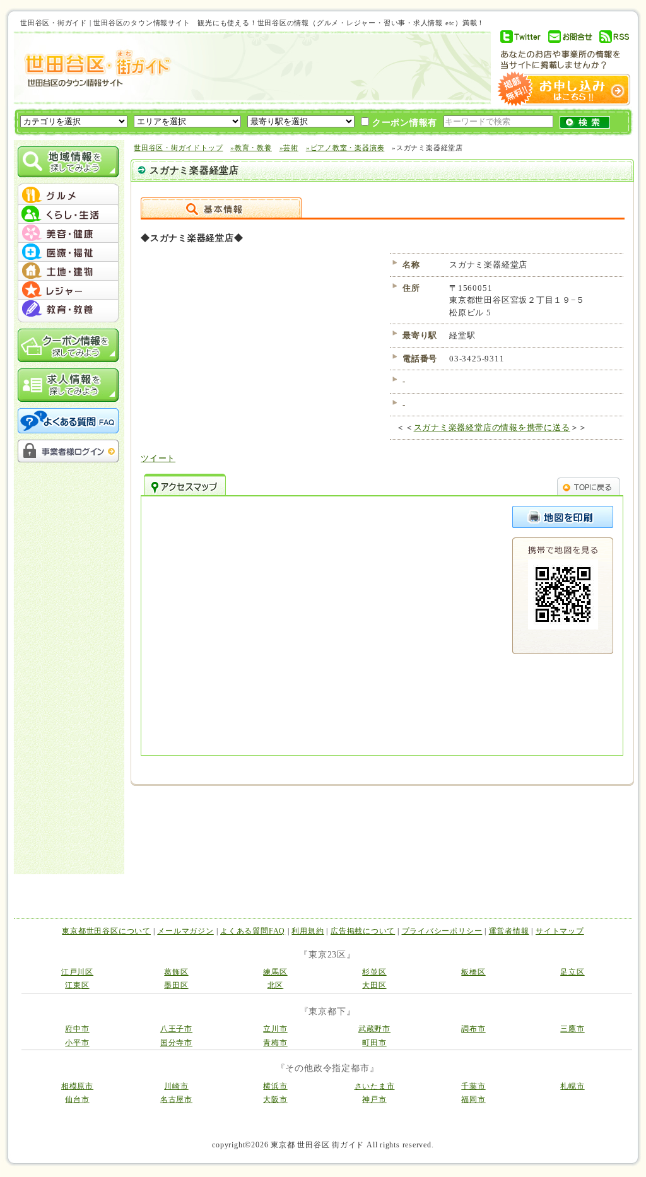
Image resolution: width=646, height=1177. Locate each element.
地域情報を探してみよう (68, 161)
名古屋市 (176, 1099)
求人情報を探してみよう (68, 385)
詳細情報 (221, 207)
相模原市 (77, 1086)
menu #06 (68, 290)
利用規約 (307, 931)
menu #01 (68, 195)
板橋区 (473, 972)
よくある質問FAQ (252, 931)
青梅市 (275, 1042)
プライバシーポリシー (442, 931)
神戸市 (374, 1099)
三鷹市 (572, 1028)
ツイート (158, 458)
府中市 (77, 1028)
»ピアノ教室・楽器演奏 (345, 147)
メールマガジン (185, 931)
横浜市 (275, 1086)
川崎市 (176, 1086)
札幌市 (572, 1086)
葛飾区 (176, 972)
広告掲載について (363, 931)
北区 (275, 985)
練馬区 (275, 972)
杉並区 (374, 972)
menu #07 (68, 309)
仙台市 (77, 1099)
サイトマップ (560, 931)
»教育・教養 (251, 147)
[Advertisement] (325, 67)
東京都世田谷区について (106, 931)
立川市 (275, 1028)
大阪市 (275, 1099)
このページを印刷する (562, 517)
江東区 (77, 985)
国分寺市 (176, 1042)
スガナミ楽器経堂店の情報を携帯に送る (492, 427)
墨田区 (176, 985)
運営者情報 (509, 931)
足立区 (572, 972)
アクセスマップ (185, 484)
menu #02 (68, 214)
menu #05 (68, 271)
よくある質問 (68, 420)
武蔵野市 (374, 1028)
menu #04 (68, 252)
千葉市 (473, 1086)
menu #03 (68, 233)
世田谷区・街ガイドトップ (178, 147)
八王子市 (176, 1028)
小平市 (77, 1042)
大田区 (374, 985)
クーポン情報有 (403, 122)
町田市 (374, 1042)
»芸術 (288, 147)
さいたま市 (375, 1086)
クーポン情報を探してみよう (68, 345)
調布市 (473, 1028)
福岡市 (473, 1099)
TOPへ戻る (588, 484)
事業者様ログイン (68, 451)
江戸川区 (77, 972)
